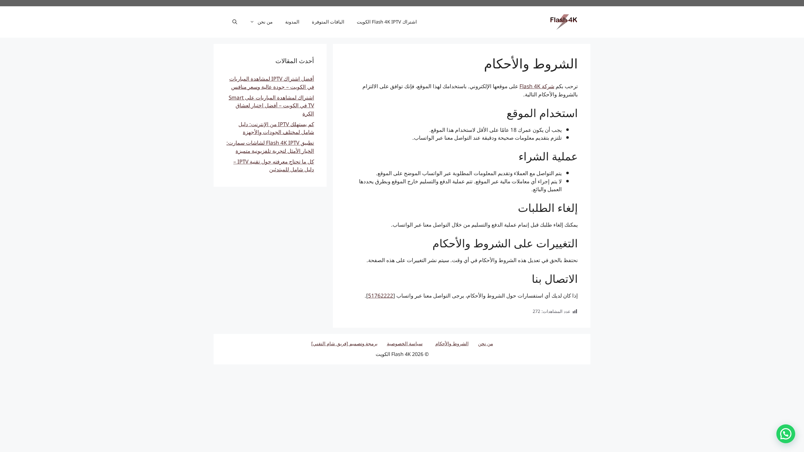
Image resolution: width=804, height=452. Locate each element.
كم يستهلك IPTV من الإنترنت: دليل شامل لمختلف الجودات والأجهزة (276, 128)
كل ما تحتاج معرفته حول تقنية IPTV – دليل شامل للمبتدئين (273, 166)
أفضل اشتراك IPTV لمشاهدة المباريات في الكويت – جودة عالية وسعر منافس (271, 83)
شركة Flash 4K (536, 86)
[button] (234, 22)
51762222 (380, 296)
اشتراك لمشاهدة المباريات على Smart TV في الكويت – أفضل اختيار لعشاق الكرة (271, 106)
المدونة (292, 22)
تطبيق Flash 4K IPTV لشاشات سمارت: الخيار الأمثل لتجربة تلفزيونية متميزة (270, 147)
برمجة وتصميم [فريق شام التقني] (344, 344)
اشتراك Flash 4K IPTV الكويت (387, 22)
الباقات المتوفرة (328, 22)
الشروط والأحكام (452, 344)
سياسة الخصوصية (405, 344)
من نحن (265, 22)
